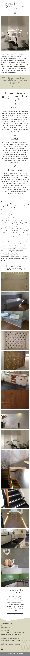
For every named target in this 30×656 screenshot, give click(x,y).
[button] (15, 13)
